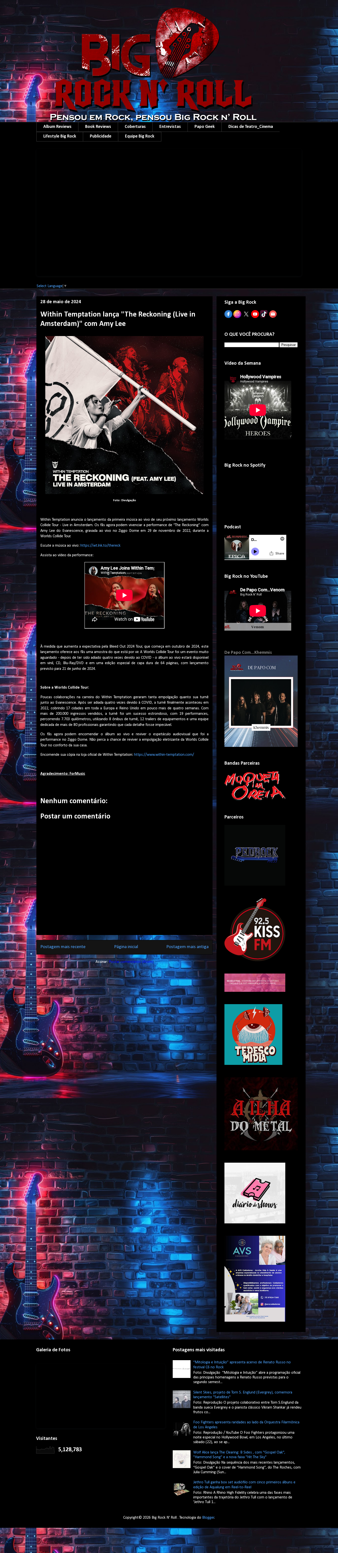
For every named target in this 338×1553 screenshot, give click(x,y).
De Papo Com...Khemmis (248, 652)
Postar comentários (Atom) (131, 962)
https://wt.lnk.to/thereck (100, 546)
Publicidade (100, 136)
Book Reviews (98, 126)
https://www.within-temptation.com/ (164, 755)
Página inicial (126, 947)
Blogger (208, 1518)
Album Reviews (57, 126)
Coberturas (135, 126)
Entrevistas (170, 126)
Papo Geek (204, 126)
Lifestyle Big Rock (59, 136)
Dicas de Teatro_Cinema (250, 126)
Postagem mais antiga (187, 947)
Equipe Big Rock (139, 136)
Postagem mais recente (63, 947)
